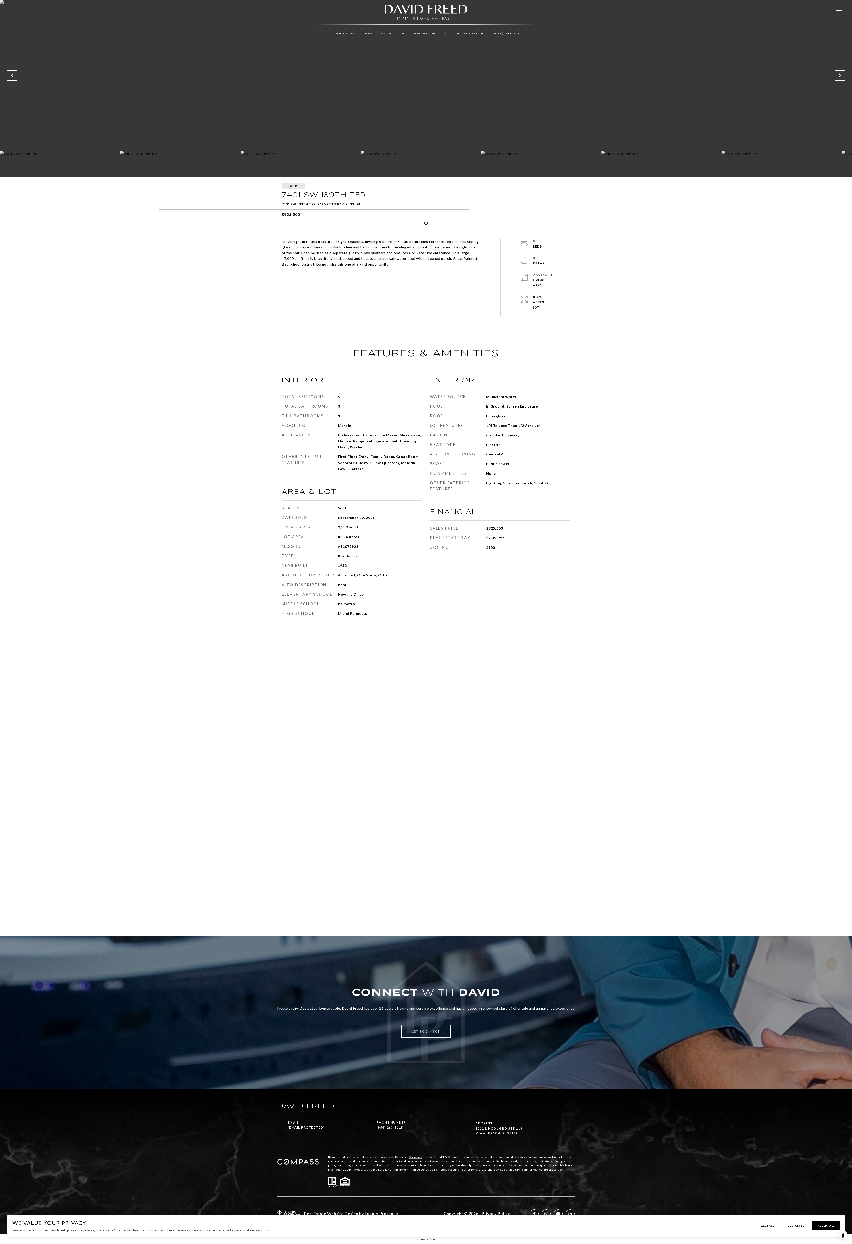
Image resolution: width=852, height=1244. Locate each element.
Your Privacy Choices (426, 1239)
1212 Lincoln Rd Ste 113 (498, 1128)
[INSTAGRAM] (546, 1213)
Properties (343, 33)
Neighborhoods (430, 33)
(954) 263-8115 (507, 33)
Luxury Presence (381, 1213)
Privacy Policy (496, 1213)
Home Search (470, 33)
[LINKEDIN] (570, 1213)
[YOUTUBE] (558, 1213)
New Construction (384, 33)
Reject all (766, 1225)
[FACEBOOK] (534, 1213)
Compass (415, 1157)
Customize (795, 1225)
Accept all (826, 1225)
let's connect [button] (426, 1031)
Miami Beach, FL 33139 (496, 1133)
